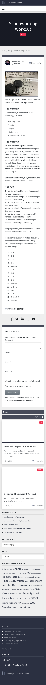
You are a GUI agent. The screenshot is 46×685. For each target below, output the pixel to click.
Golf (32, 577)
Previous (38, 417)
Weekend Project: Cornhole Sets (20, 446)
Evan (35, 573)
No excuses (19, 309)
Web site (8, 371)
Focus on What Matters (13, 532)
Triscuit (25, 598)
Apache (12, 569)
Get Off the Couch (25, 577)
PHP (13, 594)
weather (27, 603)
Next (6, 412)
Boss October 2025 (11, 524)
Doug (32, 573)
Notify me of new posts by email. (19, 386)
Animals (5, 569)
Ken (38, 586)
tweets (5, 603)
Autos (24, 569)
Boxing (23, 34)
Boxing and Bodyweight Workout (20, 494)
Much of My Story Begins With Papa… (18, 528)
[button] (41, 2)
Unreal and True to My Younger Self (17, 521)
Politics (17, 594)
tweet (34, 598)
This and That (17, 598)
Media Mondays (21, 589)
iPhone (25, 581)
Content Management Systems (14, 573)
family (39, 573)
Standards (7, 598)
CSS (29, 573)
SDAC (20, 594)
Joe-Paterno (33, 586)
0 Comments (36, 63)
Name (7, 352)
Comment (9, 340)
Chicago (37, 569)
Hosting (10, 581)
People (6, 593)
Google (37, 577)
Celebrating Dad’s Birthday (14, 517)
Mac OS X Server (10, 589)
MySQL (27, 589)
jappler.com (35, 581)
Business (29, 569)
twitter (12, 603)
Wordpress (26, 608)
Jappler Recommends (16, 585)
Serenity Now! (31, 593)
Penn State (34, 589)
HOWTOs (18, 581)
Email (7, 362)
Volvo (23, 603)
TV (29, 598)
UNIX (18, 603)
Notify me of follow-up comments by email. (23, 381)
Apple (18, 569)
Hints (5, 581)
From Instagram (11, 577)
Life (41, 422)
